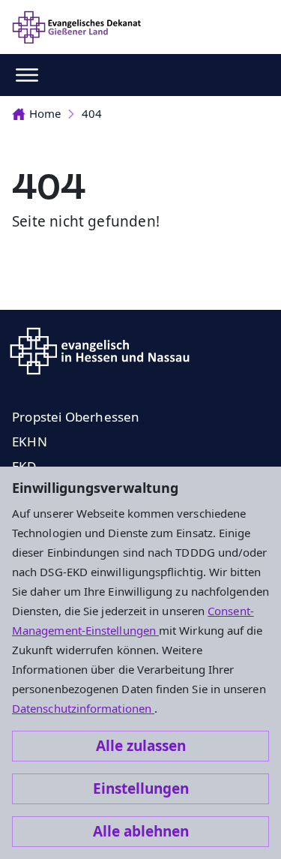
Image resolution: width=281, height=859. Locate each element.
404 (92, 113)
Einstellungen (141, 788)
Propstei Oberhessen (76, 416)
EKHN (29, 441)
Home (45, 113)
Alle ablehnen (141, 831)
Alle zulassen (141, 745)
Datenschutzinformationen (83, 708)
